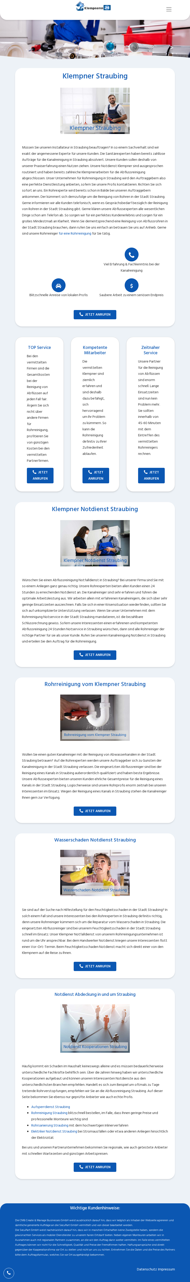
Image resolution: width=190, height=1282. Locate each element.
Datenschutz (147, 1269)
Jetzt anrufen (98, 314)
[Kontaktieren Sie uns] (8, 1273)
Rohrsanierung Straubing (49, 1125)
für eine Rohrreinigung (75, 233)
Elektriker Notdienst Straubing (54, 1131)
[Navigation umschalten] (169, 9)
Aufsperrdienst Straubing (50, 1107)
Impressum (166, 1269)
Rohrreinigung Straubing (49, 1113)
